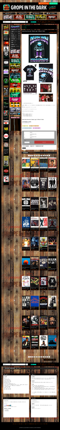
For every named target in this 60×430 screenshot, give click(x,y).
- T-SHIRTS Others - (32, 152)
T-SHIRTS (26, 25)
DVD (54, 22)
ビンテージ (39, 22)
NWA (52, 22)
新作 (40, 21)
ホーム (23, 25)
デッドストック (48, 22)
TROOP (43, 21)
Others (29, 25)
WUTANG (49, 21)
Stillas (38, 21)
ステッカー (52, 21)
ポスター (46, 21)
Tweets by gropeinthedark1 (14, 115)
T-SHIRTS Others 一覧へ (50, 359)
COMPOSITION (43, 22)
